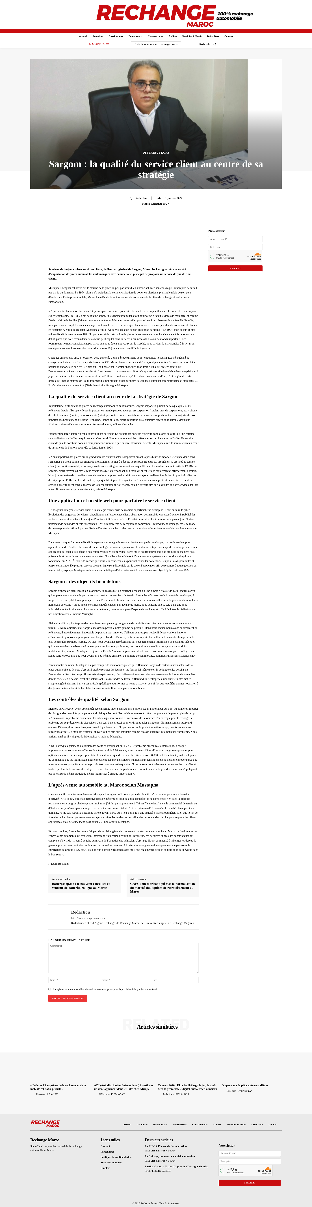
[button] (208, 44)
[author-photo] (32, 1094)
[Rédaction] (57, 917)
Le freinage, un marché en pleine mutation (170, 1156)
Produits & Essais (155, 1150)
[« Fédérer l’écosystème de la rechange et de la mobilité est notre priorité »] (60, 1060)
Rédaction (141, 198)
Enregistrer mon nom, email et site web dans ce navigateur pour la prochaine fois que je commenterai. (105, 989)
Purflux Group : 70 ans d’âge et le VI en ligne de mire (176, 1166)
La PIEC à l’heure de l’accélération (166, 1146)
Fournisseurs (153, 1171)
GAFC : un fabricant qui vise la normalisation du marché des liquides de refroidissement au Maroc (162, 887)
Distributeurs (156, 152)
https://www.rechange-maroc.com (88, 918)
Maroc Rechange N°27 (155, 203)
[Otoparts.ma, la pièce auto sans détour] (252, 1060)
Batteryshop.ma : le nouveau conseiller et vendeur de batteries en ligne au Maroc (81, 885)
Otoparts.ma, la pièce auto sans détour (245, 1085)
